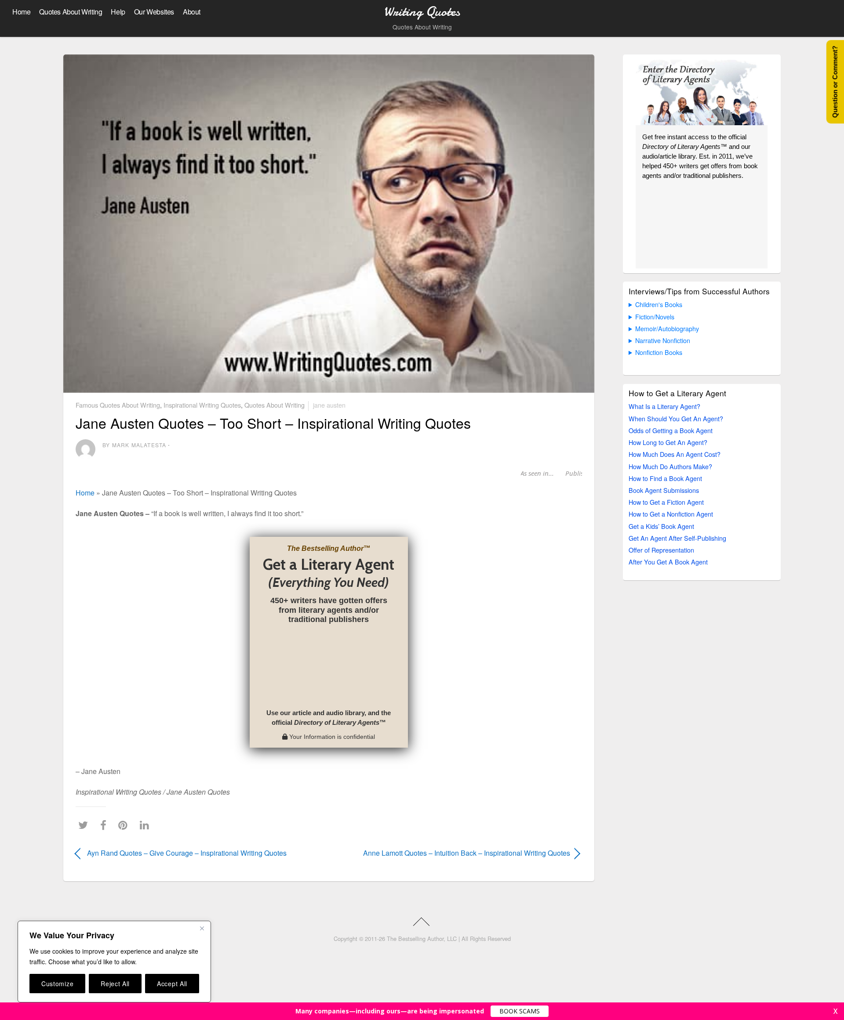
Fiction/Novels (654, 316)
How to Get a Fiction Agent (666, 501)
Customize (57, 983)
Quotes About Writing (70, 12)
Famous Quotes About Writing (118, 404)
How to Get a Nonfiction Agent (671, 513)
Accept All (172, 983)
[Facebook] (105, 824)
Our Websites (154, 12)
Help (118, 12)
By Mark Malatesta (134, 445)
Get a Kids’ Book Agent (661, 526)
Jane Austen (329, 404)
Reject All (115, 983)
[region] (114, 961)
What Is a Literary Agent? (664, 406)
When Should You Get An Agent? (676, 418)
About (191, 12)
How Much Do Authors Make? (670, 466)
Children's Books (658, 304)
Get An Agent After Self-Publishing (677, 538)
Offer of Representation (661, 549)
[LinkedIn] (146, 824)
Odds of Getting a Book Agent (671, 430)
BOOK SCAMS (519, 1011)
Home (21, 12)
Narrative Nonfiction (662, 340)
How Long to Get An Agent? (668, 442)
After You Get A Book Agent (668, 561)
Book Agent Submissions (664, 490)
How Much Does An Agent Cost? (674, 454)
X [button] (835, 1011)
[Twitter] (85, 824)
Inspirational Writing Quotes (202, 404)
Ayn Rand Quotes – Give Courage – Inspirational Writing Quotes (187, 853)
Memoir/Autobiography (667, 328)
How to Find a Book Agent (665, 478)
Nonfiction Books (658, 352)
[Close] (201, 928)
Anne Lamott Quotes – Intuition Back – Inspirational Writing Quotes (457, 853)
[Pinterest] (125, 824)
